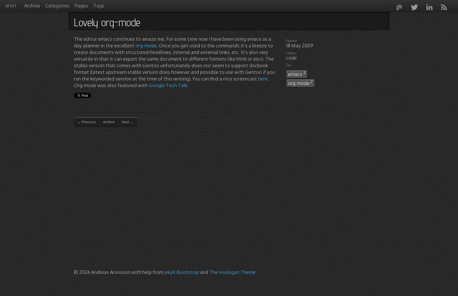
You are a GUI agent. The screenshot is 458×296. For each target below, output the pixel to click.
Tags (98, 5)
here (263, 79)
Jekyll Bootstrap (181, 272)
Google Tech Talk (168, 85)
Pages (81, 5)
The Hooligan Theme (232, 272)
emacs (296, 73)
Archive (32, 5)
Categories (57, 5)
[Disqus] (176, 203)
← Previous (87, 122)
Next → (128, 122)
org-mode (146, 45)
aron (10, 5)
